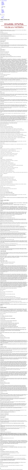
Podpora (2, 12)
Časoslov (4, 0)
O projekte (3, 3)
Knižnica (3, 2)
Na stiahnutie (3, 4)
